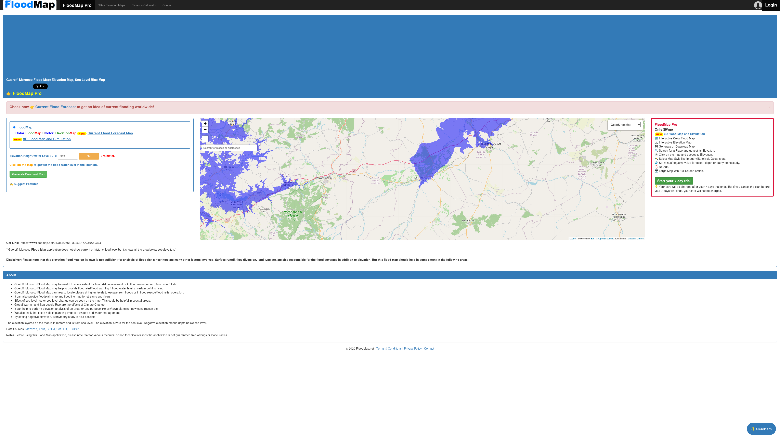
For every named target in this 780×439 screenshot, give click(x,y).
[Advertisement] (390, 47)
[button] (674, 181)
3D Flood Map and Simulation (47, 138)
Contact (167, 5)
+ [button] (205, 123)
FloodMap (23, 127)
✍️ (24, 184)
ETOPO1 (74, 329)
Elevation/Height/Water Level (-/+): (33, 156)
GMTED (61, 329)
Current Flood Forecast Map (110, 132)
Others (640, 238)
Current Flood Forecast (55, 106)
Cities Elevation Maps (111, 5)
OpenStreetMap (606, 238)
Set (89, 156)
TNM (42, 329)
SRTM (51, 329)
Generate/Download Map (28, 174)
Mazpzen (31, 329)
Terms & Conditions (389, 348)
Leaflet (573, 238)
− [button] (205, 129)
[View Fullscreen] (205, 139)
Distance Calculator (143, 5)
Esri (592, 238)
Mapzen (632, 238)
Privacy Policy (413, 348)
